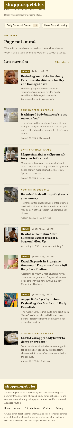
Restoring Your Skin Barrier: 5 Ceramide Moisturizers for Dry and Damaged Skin (42, 80)
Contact (43, 10)
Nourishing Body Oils (35, 190)
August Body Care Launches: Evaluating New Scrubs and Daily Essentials (43, 303)
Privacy (59, 408)
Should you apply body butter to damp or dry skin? (43, 340)
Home (7, 408)
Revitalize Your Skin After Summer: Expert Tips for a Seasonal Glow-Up (39, 238)
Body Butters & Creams (37, 110)
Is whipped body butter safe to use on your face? (44, 116)
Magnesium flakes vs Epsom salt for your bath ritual (43, 156)
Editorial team (25, 10)
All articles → (62, 62)
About (8, 10)
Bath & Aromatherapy (36, 150)
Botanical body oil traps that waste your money (44, 196)
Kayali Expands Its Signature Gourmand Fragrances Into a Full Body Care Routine (44, 265)
